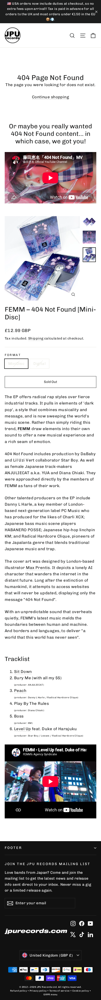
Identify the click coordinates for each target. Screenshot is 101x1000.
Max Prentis (38, 567)
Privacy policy (38, 990)
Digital (39, 363)
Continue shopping (50, 97)
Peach (20, 690)
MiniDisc (16, 363)
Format (13, 355)
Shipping (35, 338)
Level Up (22, 728)
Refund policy (18, 990)
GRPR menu (50, 994)
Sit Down (23, 671)
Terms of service (59, 990)
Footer (13, 848)
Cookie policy (80, 990)
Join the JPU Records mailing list (47, 864)
